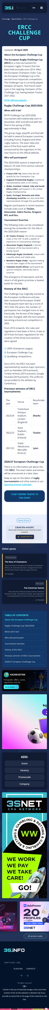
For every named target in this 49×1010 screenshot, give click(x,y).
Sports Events (23, 520)
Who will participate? (14, 637)
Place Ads (18, 968)
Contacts (30, 968)
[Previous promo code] (4, 920)
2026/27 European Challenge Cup (20, 661)
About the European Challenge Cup (21, 619)
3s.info (18, 993)
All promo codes (35, 936)
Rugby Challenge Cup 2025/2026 (19, 625)
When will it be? (12, 631)
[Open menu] (41, 8)
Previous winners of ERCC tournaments (22, 655)
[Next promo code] (45, 920)
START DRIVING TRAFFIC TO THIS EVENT (24, 496)
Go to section (11, 687)
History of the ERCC (13, 649)
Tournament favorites (14, 643)
